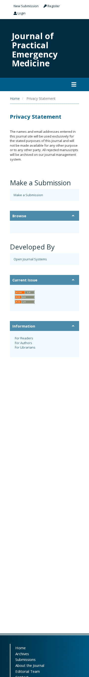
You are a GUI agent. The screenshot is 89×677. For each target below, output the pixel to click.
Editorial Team (27, 671)
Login (21, 13)
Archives (22, 653)
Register (53, 6)
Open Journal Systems (30, 259)
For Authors (23, 343)
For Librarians (25, 347)
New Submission (26, 6)
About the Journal (29, 665)
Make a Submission (28, 195)
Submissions (25, 659)
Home (15, 98)
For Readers (24, 338)
